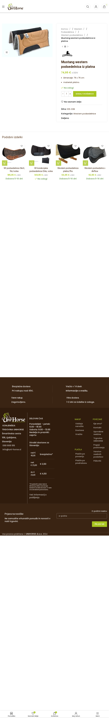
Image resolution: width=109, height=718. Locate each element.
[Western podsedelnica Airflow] (95, 153)
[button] (4, 163)
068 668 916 (9, 445)
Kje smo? (97, 423)
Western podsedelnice (72, 35)
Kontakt (97, 427)
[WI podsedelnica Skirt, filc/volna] (14, 153)
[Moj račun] (96, 6)
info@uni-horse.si (12, 449)
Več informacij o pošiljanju (38, 496)
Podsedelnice (68, 32)
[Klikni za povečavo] (6, 52)
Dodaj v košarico (85, 94)
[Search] (88, 6)
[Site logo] (15, 6)
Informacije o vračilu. (77, 390)
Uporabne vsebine (98, 433)
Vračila (78, 434)
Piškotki (97, 461)
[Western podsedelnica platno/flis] (68, 153)
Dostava (79, 430)
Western (78, 29)
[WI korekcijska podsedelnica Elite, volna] (41, 153)
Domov (65, 29)
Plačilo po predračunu (81, 461)
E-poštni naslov (99, 511)
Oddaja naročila (79, 425)
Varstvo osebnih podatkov (98, 454)
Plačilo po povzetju (80, 455)
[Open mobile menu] (3, 6)
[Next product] (67, 46)
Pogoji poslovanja (98, 446)
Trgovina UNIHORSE (98, 439)
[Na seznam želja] (21, 146)
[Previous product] (62, 46)
